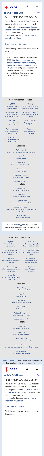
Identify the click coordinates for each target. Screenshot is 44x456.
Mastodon (9, 38)
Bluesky (19, 38)
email (27, 35)
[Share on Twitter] (10, 13)
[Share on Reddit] (15, 13)
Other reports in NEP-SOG (15, 44)
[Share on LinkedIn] (17, 13)
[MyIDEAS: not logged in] (37, 12)
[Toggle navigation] (27, 7)
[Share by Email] (20, 13)
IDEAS (9, 225)
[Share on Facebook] (12, 13)
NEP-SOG (27, 21)
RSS (32, 35)
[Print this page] (22, 13)
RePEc (17, 225)
